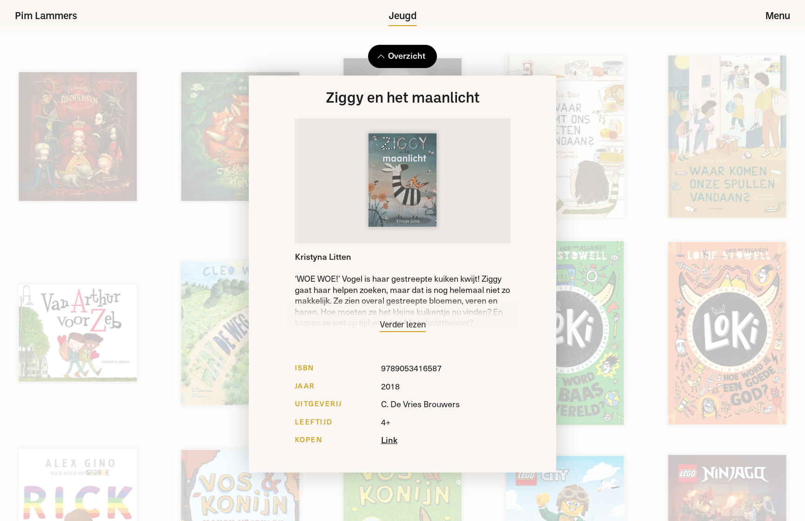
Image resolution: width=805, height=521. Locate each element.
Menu (777, 16)
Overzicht (406, 55)
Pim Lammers (46, 16)
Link (389, 439)
